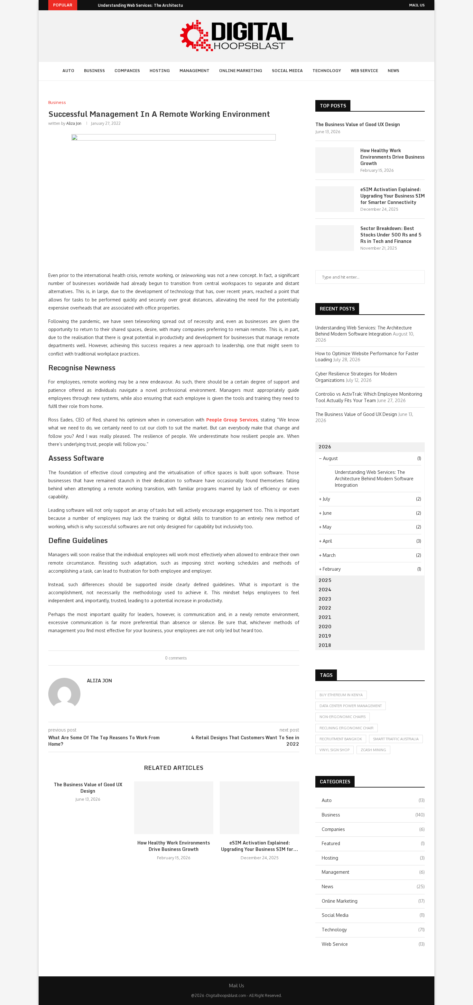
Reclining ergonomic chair (347, 728)
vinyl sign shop (334, 750)
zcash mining (373, 750)
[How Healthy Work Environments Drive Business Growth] (174, 807)
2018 (325, 645)
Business (94, 71)
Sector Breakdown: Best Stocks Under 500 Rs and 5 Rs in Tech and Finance (391, 234)
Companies (127, 71)
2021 (325, 617)
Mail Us (417, 5)
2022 (325, 608)
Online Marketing (240, 71)
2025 (325, 580)
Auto (68, 71)
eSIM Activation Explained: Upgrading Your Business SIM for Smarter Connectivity (392, 195)
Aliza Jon (73, 123)
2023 (325, 599)
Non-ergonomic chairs (343, 717)
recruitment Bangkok (341, 739)
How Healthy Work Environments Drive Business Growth (173, 846)
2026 (325, 446)
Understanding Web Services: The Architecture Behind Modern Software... (168, 5)
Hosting (160, 71)
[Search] (412, 71)
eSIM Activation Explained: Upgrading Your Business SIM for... (259, 846)
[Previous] (83, 5)
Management (194, 71)
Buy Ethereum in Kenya (341, 695)
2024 (325, 589)
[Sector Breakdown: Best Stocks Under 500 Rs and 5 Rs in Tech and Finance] (334, 238)
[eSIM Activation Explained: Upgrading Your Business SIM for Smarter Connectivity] (259, 807)
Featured (373, 843)
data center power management (351, 706)
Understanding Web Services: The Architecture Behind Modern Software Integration (374, 478)
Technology (326, 71)
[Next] (91, 5)
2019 (325, 636)
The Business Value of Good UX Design (88, 788)
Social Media (287, 71)
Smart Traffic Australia (396, 739)
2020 (325, 626)
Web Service (364, 71)
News (393, 71)
